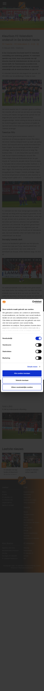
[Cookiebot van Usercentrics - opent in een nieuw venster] (32, 302)
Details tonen (32, 367)
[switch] (38, 345)
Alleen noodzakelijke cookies (22, 387)
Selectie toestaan (22, 380)
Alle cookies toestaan (22, 373)
